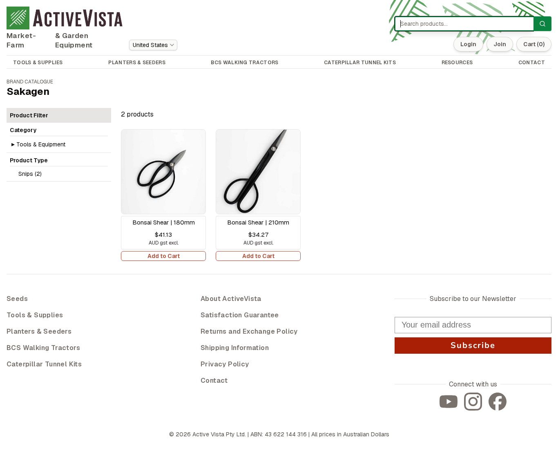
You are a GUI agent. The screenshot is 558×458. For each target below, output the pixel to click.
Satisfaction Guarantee (240, 315)
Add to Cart (163, 256)
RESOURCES (457, 62)
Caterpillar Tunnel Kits (44, 364)
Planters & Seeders (39, 331)
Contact (214, 380)
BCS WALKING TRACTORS (244, 62)
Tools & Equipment (40, 144)
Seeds (17, 298)
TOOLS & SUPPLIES (38, 62)
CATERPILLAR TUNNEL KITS (360, 62)
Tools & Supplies (35, 315)
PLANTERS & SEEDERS (136, 62)
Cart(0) (534, 44)
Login (468, 44)
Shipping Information (235, 348)
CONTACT (531, 62)
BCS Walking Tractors (43, 348)
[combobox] (153, 45)
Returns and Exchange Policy (249, 331)
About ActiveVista (231, 298)
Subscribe (473, 345)
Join (499, 44)
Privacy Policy (225, 364)
